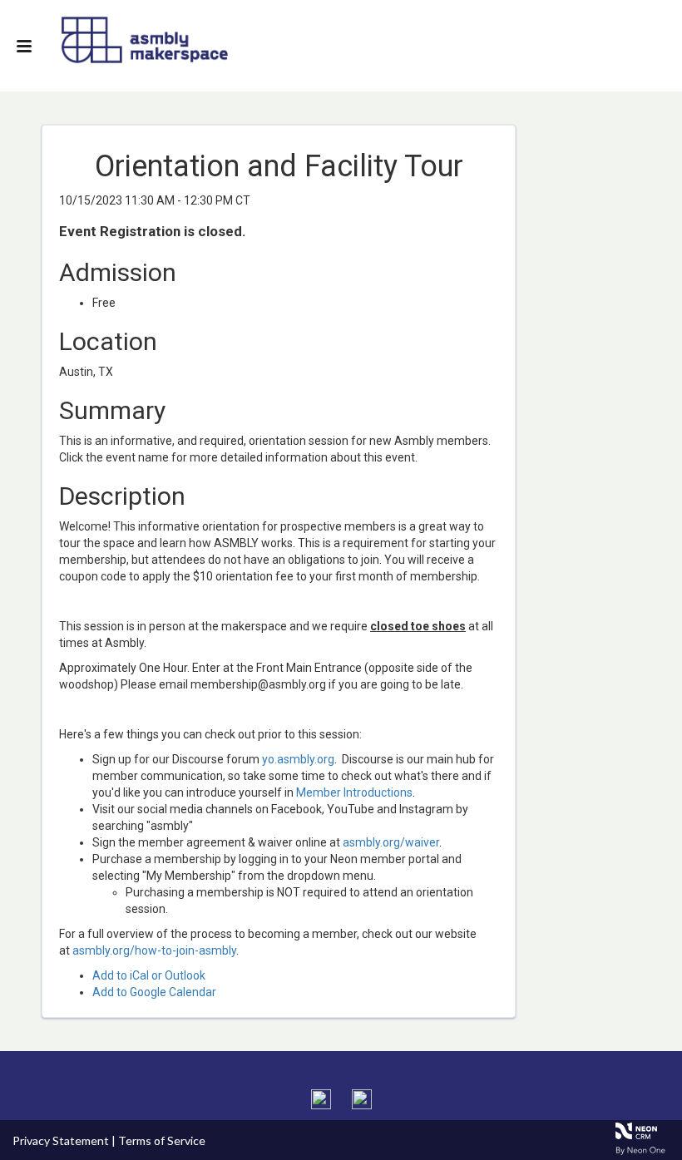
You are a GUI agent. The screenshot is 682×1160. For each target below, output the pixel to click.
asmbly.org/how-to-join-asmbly (154, 950)
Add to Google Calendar (154, 992)
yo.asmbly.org (298, 759)
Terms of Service (161, 1140)
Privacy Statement (60, 1140)
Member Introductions (354, 792)
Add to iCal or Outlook (148, 975)
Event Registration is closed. (152, 231)
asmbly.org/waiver (391, 842)
